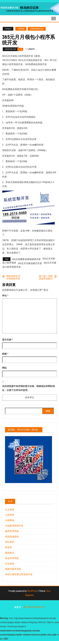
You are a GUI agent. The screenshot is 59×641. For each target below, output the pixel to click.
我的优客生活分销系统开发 (13, 277)
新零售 (8, 547)
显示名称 (7, 339)
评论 (5, 295)
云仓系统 (9, 509)
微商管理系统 (12, 531)
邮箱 (5, 353)
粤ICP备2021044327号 (34, 607)
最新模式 (9, 552)
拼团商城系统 (12, 536)
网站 (4, 367)
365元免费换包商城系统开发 (26, 259)
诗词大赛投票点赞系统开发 (19, 574)
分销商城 (20, 29)
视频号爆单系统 (13, 569)
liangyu (31, 49)
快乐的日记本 (29, 7)
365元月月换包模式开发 (30, 263)
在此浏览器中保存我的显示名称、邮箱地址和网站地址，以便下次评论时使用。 (28, 388)
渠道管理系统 (12, 558)
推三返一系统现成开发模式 (45, 277)
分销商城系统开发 (37, 29)
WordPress (32, 591)
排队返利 (9, 542)
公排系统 (9, 515)
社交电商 (9, 563)
